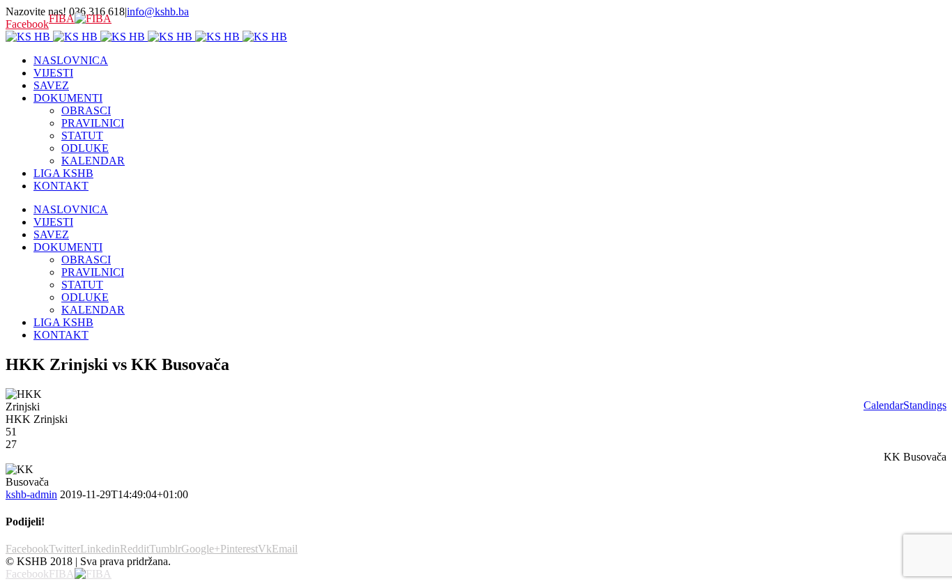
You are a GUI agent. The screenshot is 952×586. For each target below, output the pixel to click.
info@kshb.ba (158, 11)
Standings (924, 405)
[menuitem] (489, 60)
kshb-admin (31, 494)
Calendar (883, 405)
